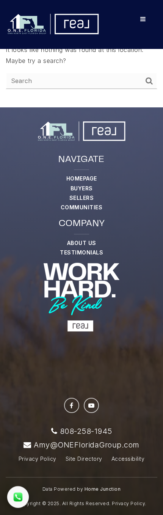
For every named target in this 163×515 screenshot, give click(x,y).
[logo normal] (53, 24)
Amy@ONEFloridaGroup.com (86, 444)
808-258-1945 (84, 431)
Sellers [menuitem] (81, 198)
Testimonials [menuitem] (81, 252)
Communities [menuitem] (82, 207)
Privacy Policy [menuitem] (37, 458)
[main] (81, 53)
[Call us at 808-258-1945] (18, 497)
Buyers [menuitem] (82, 188)
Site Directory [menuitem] (84, 458)
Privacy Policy (128, 503)
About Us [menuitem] (81, 243)
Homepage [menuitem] (81, 178)
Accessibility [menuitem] (128, 458)
